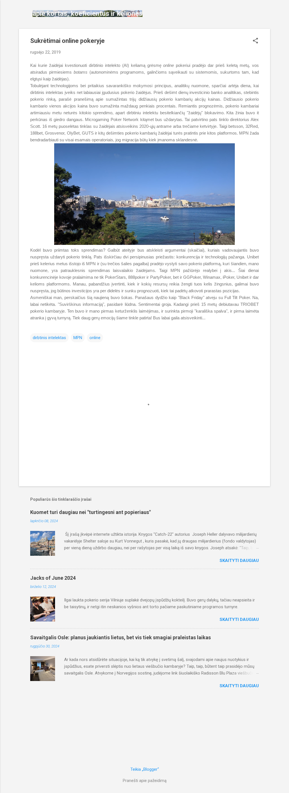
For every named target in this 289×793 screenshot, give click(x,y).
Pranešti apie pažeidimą (145, 780)
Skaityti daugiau (239, 560)
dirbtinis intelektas (49, 337)
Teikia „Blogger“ (144, 769)
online (94, 337)
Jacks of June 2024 (53, 578)
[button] (255, 41)
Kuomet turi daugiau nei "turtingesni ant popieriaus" (90, 512)
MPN (77, 337)
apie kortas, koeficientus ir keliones (87, 13)
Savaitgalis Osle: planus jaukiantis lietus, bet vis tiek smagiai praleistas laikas (120, 637)
